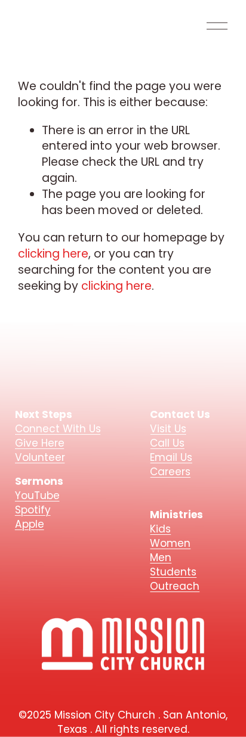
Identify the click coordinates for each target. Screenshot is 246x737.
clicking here (53, 254)
